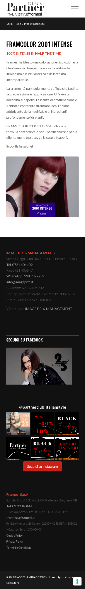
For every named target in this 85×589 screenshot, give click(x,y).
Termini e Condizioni (18, 547)
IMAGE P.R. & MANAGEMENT (48, 308)
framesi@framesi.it (20, 517)
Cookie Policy (14, 535)
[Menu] (73, 9)
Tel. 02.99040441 (19, 506)
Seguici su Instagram (42, 466)
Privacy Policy (14, 541)
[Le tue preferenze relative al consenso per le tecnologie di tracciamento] (77, 581)
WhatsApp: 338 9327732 (25, 276)
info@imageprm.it (19, 282)
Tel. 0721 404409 (19, 264)
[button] (18, 424)
